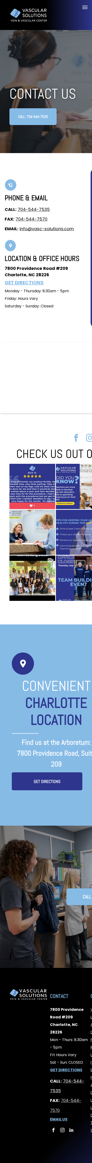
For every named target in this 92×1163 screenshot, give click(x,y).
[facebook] (76, 438)
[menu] (85, 7)
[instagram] (62, 1131)
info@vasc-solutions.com (47, 229)
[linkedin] (71, 1131)
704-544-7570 (31, 219)
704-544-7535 (34, 209)
